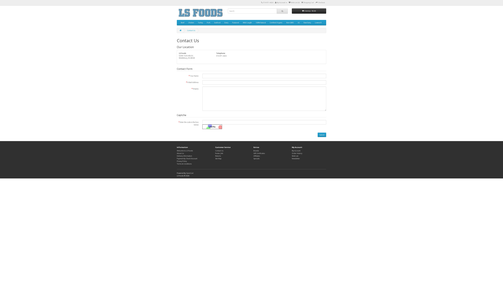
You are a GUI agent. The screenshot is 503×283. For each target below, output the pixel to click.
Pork (208, 22)
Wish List (295, 156)
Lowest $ (318, 22)
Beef (182, 22)
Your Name (194, 76)
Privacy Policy (182, 161)
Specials (256, 158)
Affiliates (256, 156)
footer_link (219, 153)
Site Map (218, 158)
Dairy (226, 22)
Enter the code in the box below (189, 123)
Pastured (235, 22)
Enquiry (195, 89)
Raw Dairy (307, 22)
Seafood (217, 22)
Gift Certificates (259, 153)
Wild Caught (247, 22)
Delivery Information (184, 156)
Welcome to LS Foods (185, 151)
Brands (256, 151)
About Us (180, 153)
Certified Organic (276, 22)
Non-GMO (290, 22)
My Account (296, 151)
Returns (218, 156)
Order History (297, 153)
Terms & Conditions (184, 164)
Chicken (191, 22)
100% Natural (261, 22)
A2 (299, 22)
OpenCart (189, 173)
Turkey (200, 22)
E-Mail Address (192, 82)
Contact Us (191, 30)
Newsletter (296, 158)
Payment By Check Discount (187, 158)
